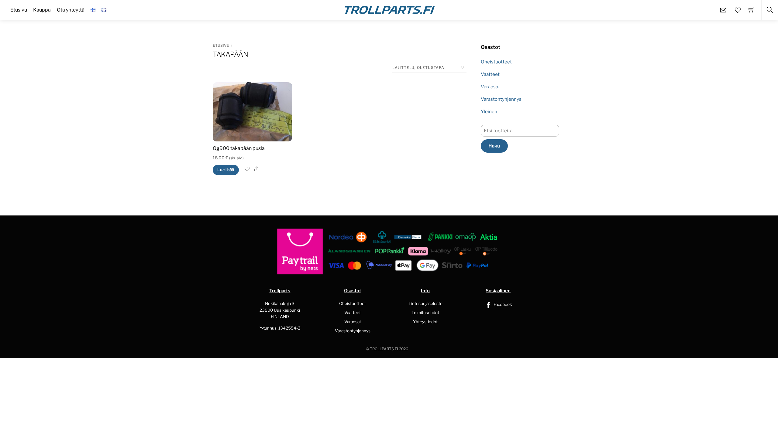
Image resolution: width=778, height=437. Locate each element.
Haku (494, 146)
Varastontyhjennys (501, 99)
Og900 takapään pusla (239, 148)
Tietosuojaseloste (425, 303)
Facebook (502, 304)
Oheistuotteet (496, 62)
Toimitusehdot (425, 312)
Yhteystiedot (425, 321)
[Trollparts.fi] (389, 9)
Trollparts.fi (384, 349)
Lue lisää (225, 170)
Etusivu (221, 45)
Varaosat (490, 87)
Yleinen (489, 111)
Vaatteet (490, 74)
